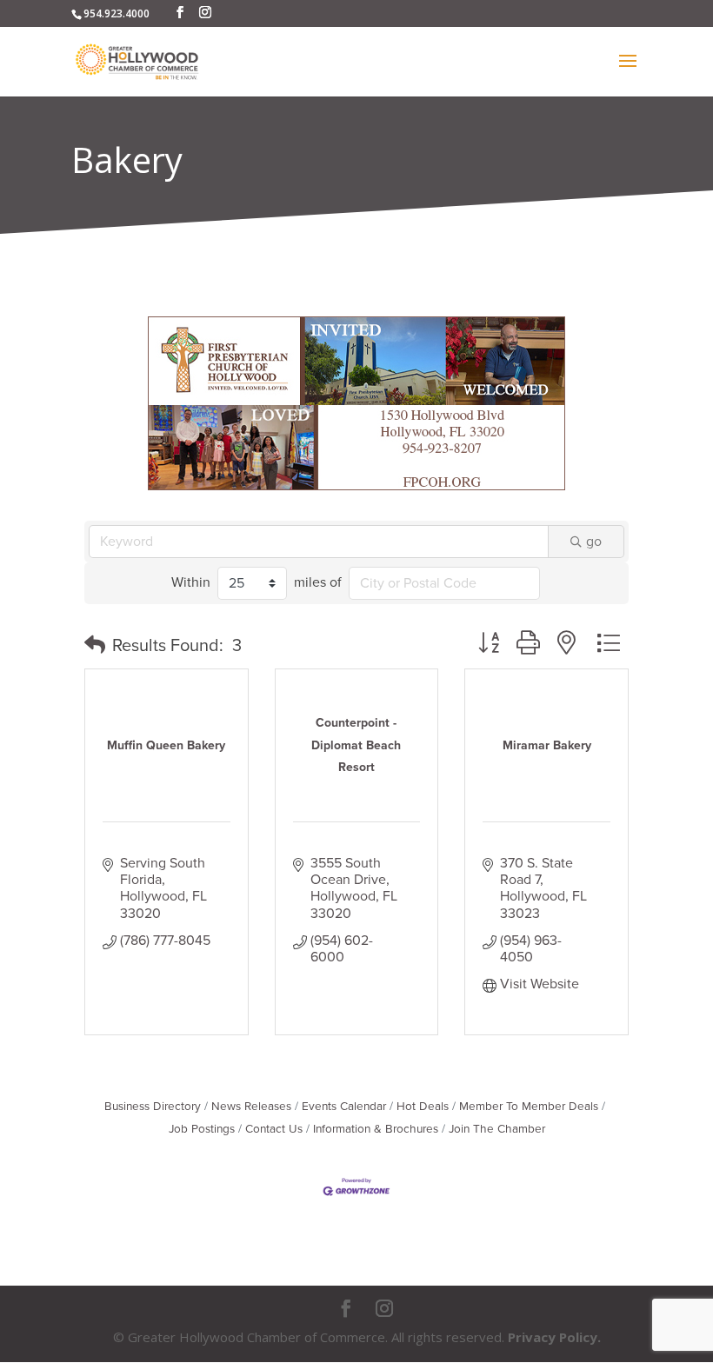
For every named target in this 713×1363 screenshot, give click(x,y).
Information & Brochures (375, 1129)
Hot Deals (422, 1107)
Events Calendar (344, 1107)
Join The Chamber (497, 1129)
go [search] (594, 541)
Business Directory (152, 1107)
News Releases (251, 1107)
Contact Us (274, 1129)
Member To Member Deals (528, 1107)
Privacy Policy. (554, 1337)
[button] (94, 646)
